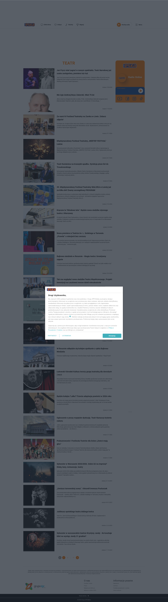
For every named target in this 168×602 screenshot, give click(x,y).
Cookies (59, 330)
